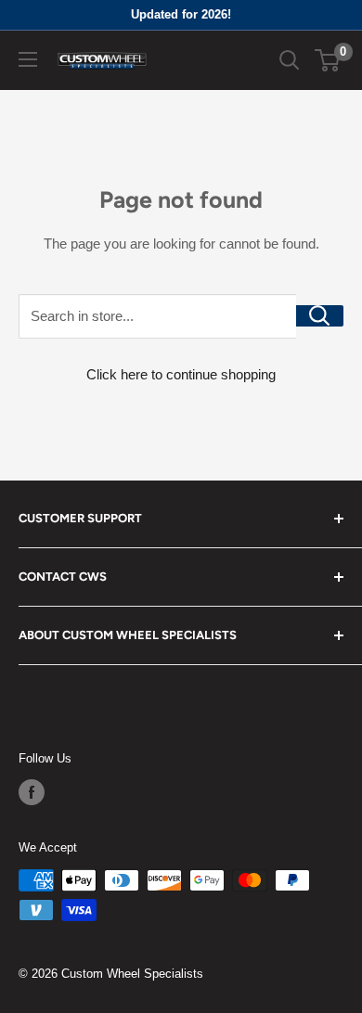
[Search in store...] (319, 316)
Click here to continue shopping (181, 374)
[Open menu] (28, 59)
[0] (328, 60)
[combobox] (157, 316)
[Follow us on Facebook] (32, 792)
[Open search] (289, 60)
